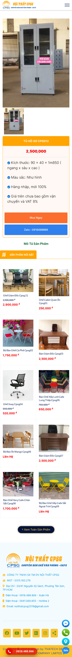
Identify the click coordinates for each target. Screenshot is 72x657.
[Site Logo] (18, 5)
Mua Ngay (36, 217)
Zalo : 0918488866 (36, 229)
